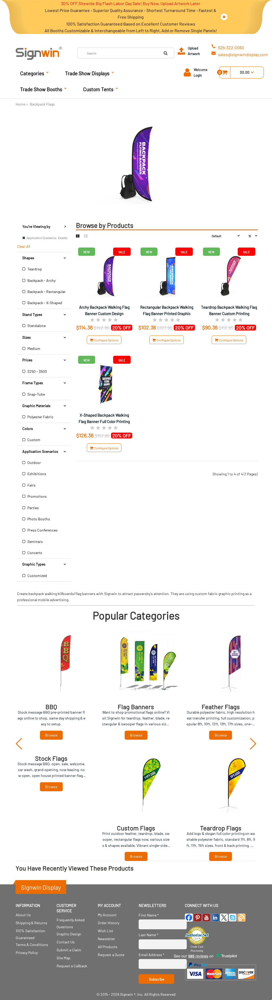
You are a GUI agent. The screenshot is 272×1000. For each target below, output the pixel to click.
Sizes (26, 337)
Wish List (105, 930)
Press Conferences (42, 530)
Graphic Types (33, 564)
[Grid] (77, 236)
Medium (33, 348)
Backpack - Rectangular (46, 291)
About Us (23, 915)
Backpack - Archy (41, 280)
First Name (149, 915)
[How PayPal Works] (220, 982)
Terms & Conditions (32, 944)
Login (198, 75)
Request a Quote (111, 954)
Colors (27, 428)
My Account (107, 915)
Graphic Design (69, 934)
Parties (33, 507)
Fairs (31, 485)
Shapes (28, 258)
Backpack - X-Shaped (44, 302)
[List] (86, 236)
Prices (27, 360)
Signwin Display (41, 887)
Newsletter (106, 938)
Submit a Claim (69, 950)
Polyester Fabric (40, 417)
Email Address (151, 954)
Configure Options (105, 340)
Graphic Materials (36, 405)
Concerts (34, 552)
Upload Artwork (194, 51)
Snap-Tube (36, 394)
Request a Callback (72, 966)
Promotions (37, 496)
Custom (33, 439)
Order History (108, 922)
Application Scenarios (40, 451)
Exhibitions (36, 473)
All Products (107, 946)
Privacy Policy (27, 952)
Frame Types (32, 382)
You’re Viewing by (36, 226)
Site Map (63, 958)
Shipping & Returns (31, 922)
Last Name (148, 934)
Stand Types (32, 314)
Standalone (36, 325)
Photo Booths (38, 519)
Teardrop (34, 269)
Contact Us (66, 942)
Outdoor (34, 462)
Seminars (35, 541)
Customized (37, 575)
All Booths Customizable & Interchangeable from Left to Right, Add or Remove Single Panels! (131, 30)
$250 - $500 (37, 371)
